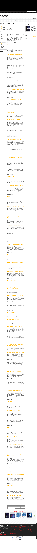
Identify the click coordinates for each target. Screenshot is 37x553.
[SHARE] (16, 539)
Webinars (15, 18)
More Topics (32, 20)
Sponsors (25, 11)
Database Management (19, 20)
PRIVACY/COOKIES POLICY (3, 534)
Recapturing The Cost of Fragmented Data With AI (33, 29)
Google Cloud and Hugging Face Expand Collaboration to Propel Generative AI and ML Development (15, 327)
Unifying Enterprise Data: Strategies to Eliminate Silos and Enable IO (33, 27)
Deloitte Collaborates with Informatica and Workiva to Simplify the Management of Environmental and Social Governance (14, 99)
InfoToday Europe (29, 528)
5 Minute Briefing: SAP (3, 34)
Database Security (11, 531)
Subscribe (3, 11)
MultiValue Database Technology (13, 533)
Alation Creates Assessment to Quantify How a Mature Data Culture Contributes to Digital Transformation (15, 70)
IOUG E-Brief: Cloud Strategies (3, 42)
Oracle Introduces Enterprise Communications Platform (14, 54)
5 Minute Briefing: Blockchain (3, 36)
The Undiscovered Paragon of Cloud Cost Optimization (14, 157)
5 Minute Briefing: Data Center (3, 27)
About (6, 11)
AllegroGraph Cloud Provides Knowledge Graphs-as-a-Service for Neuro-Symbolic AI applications (15, 352)
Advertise (22, 11)
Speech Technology (30, 530)
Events (19, 11)
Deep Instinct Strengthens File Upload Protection (14, 319)
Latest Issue (2, 26)
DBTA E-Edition (2, 44)
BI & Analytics (8, 20)
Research (24, 18)
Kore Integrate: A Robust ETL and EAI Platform (29, 33)
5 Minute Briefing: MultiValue (3, 29)
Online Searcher (29, 529)
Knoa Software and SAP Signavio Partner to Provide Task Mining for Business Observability (15, 418)
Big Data (4, 20)
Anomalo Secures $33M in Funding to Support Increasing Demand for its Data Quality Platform (15, 345)
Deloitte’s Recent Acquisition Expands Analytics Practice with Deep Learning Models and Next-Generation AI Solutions (15, 206)
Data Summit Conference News (3, 46)
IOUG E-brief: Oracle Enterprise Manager (3, 40)
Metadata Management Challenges (12, 436)
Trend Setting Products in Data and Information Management (22, 529)
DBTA (4, 15)
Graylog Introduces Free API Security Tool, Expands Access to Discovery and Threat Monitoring (15, 280)
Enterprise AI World (30, 526)
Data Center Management (12, 529)
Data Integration (12, 20)
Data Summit (9, 11)
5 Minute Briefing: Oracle (3, 31)
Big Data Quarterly (14, 11)
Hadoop (10, 532)
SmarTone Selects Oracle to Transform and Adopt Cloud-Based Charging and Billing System (15, 245)
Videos (28, 18)
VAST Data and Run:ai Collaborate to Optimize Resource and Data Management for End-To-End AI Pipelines (15, 89)
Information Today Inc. (2, 530)
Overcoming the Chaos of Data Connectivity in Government (15, 185)
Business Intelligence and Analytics (13, 526)
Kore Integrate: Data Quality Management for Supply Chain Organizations (30, 31)
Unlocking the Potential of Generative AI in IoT (13, 78)
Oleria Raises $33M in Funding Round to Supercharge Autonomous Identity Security (14, 444)
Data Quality (11, 530)
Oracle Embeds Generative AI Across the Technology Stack (15, 234)
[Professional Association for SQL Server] (13, 540)
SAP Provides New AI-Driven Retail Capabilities (13, 410)
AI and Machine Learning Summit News (3, 48)
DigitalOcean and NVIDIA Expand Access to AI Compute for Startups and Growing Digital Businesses (15, 495)
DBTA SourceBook (20, 530)
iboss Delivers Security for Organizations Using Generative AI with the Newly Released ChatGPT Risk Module (15, 271)
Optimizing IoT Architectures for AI (12, 62)
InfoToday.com (29, 527)
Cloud (29, 20)
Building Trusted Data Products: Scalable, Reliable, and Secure (30, 35)
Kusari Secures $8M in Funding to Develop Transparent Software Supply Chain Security (14, 485)
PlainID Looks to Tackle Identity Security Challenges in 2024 (15, 262)
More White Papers (34, 36)
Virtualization (25, 20)
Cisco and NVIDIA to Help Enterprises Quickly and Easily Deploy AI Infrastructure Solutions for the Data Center (14, 128)
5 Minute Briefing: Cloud (3, 38)
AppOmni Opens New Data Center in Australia (13, 119)
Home (0, 18)
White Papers (10, 18)
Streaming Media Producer (30, 532)
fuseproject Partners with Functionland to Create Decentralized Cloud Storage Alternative (14, 288)
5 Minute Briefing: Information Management (3, 25)
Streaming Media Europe (30, 531)
